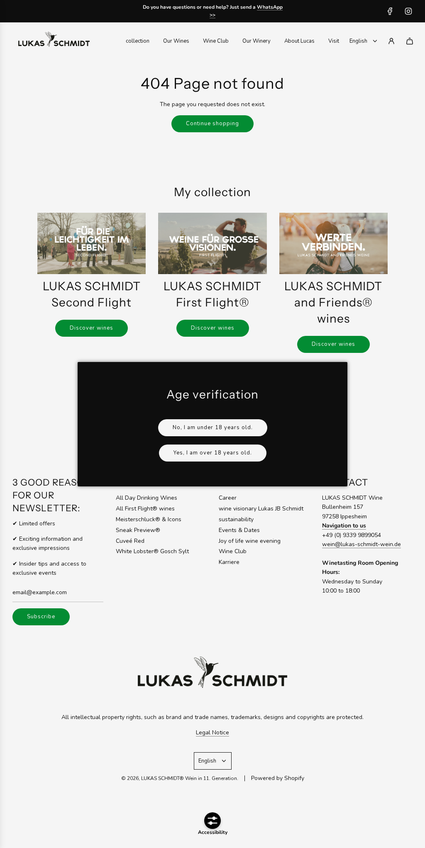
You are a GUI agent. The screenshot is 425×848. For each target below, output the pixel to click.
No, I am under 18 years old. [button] (213, 427)
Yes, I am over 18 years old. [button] (212, 453)
